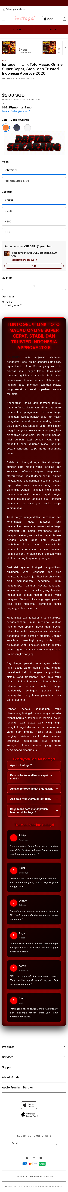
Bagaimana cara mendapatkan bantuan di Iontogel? (34, 811)
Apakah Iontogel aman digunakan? (34, 788)
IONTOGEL (11, 170)
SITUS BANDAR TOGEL (18, 181)
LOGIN (17, 29)
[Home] (25, 19)
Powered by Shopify (43, 1177)
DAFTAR (51, 29)
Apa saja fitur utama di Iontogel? (34, 798)
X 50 (7, 232)
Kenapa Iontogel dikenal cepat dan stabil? (34, 777)
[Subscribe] (56, 1144)
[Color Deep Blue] (16, 127)
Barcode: (22, 78)
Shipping (18, 99)
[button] (4, 19)
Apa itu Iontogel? (34, 765)
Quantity (7, 277)
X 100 (8, 221)
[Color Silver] (27, 127)
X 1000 (9, 200)
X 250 (8, 211)
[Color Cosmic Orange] (5, 127)
